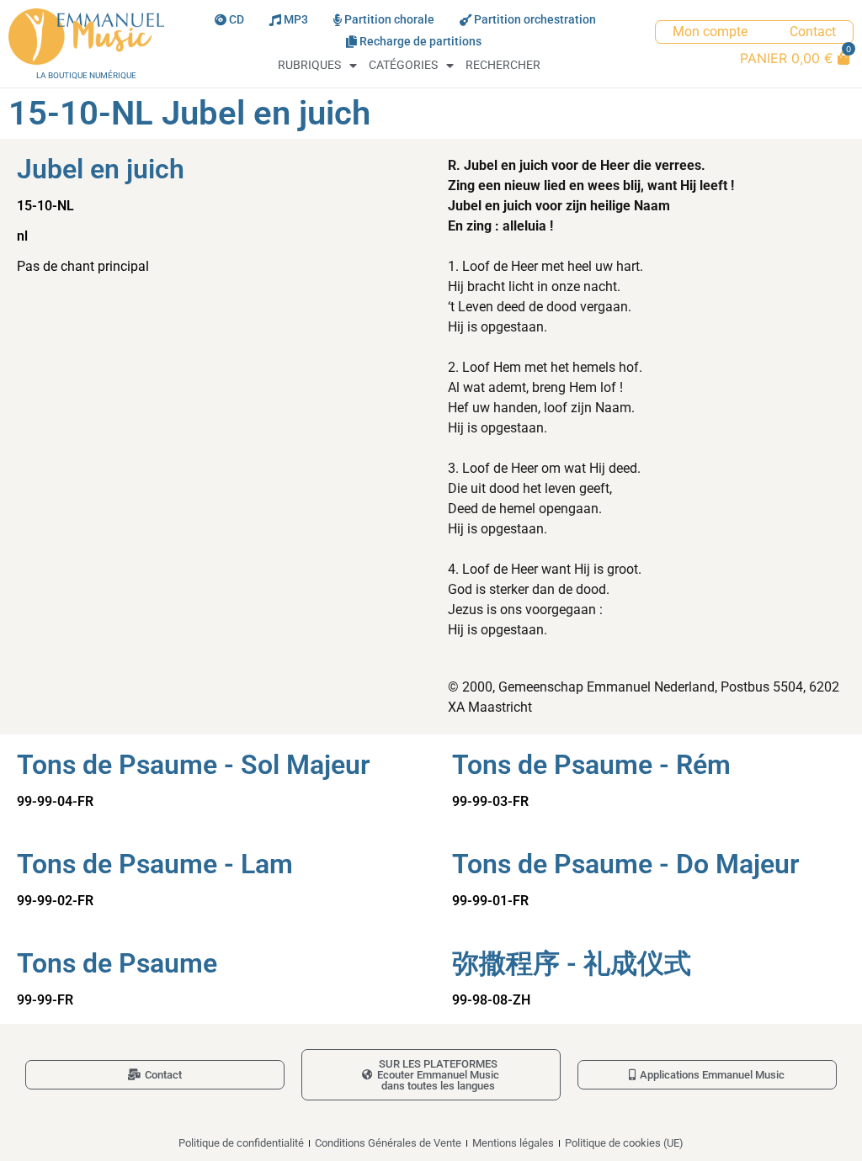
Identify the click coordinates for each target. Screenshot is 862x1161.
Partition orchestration (535, 20)
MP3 (296, 20)
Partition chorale (389, 20)
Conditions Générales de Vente (388, 1143)
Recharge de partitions (420, 41)
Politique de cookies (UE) (624, 1143)
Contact (813, 32)
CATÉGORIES (403, 65)
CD (236, 20)
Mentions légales (513, 1143)
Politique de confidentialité (241, 1143)
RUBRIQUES (309, 65)
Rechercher (503, 65)
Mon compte (710, 32)
